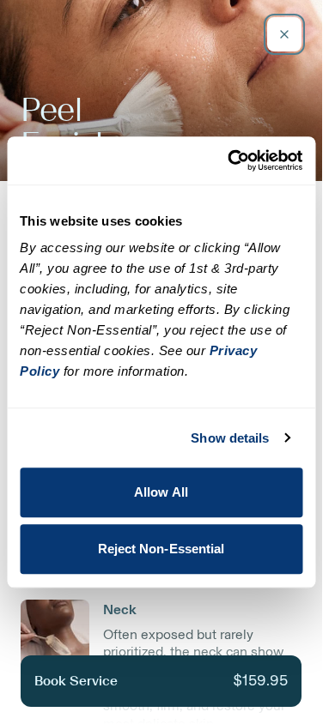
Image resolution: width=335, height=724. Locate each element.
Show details (230, 438)
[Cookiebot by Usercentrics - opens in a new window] (229, 160)
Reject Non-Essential (161, 548)
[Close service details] (284, 34)
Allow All (161, 492)
